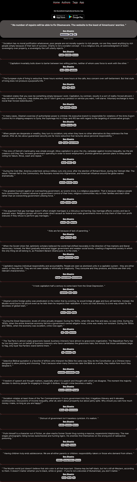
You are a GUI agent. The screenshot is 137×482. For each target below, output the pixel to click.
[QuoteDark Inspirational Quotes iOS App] (59, 16)
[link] (56, 2)
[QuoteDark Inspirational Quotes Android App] (76, 17)
